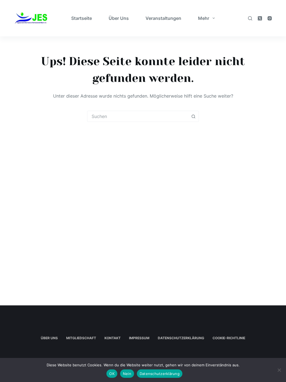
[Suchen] (250, 18)
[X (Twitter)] (260, 18)
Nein (127, 373)
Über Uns (119, 18)
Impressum (139, 338)
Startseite (81, 18)
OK (112, 373)
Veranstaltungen (163, 18)
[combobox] (137, 116)
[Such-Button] (193, 116)
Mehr (203, 18)
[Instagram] (270, 18)
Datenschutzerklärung (181, 338)
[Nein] (279, 370)
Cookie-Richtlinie (229, 338)
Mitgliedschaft (81, 338)
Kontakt (112, 338)
